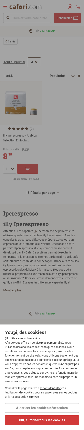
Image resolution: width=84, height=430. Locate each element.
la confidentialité (50, 388)
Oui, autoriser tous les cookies (42, 420)
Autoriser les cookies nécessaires (42, 408)
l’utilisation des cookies (19, 392)
